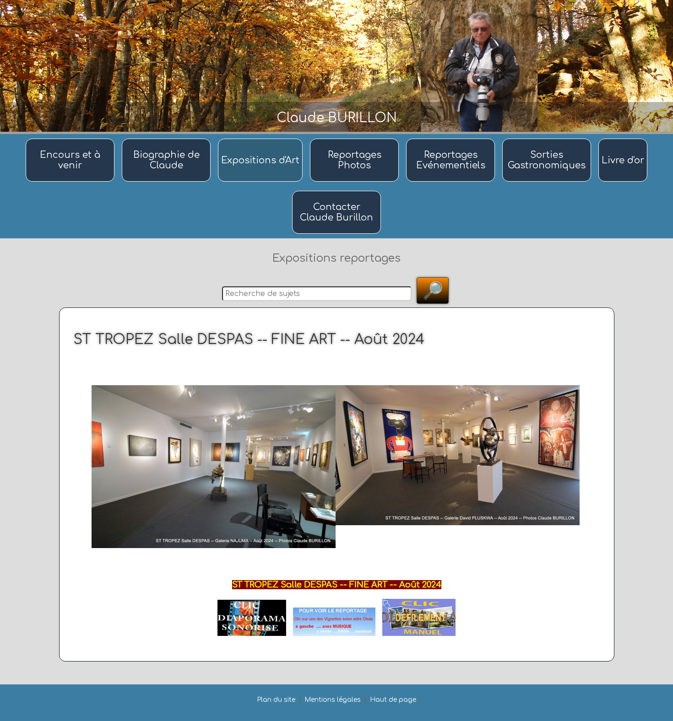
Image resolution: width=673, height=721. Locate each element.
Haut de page (393, 699)
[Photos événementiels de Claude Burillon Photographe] (452, 139)
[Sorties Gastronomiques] (548, 139)
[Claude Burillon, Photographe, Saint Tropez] (167, 139)
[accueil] (71, 139)
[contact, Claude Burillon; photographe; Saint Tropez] (336, 191)
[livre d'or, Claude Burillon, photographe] (623, 139)
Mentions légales (332, 699)
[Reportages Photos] (356, 139)
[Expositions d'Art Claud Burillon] (262, 139)
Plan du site (276, 699)
